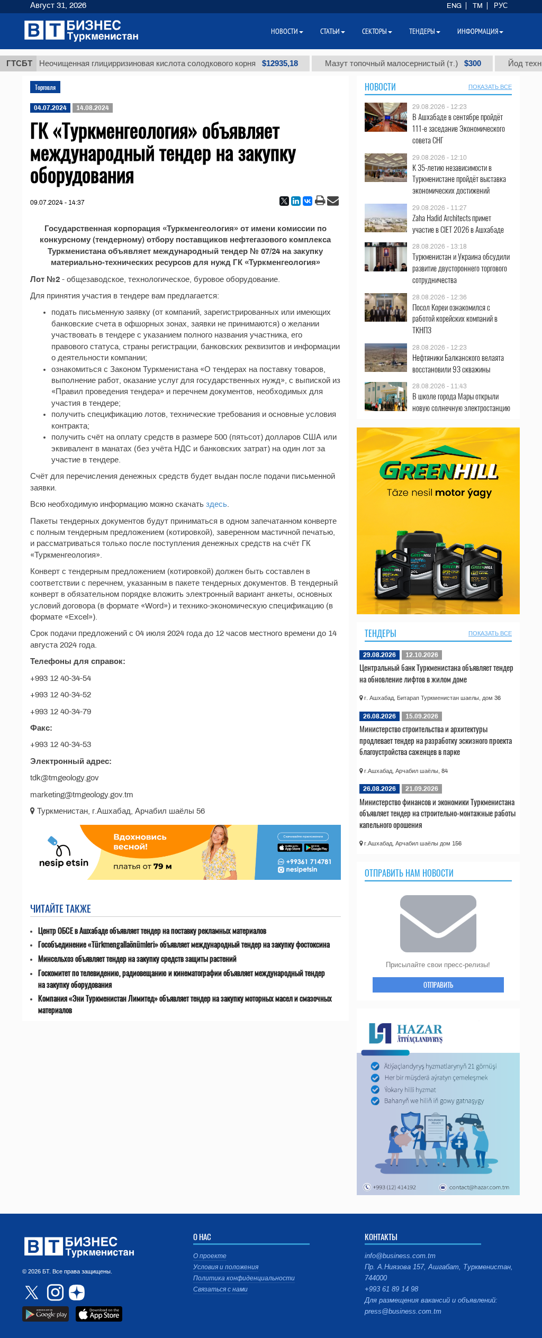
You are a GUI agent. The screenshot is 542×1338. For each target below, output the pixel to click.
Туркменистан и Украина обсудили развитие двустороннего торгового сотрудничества (461, 268)
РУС (501, 6)
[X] (284, 201)
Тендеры (380, 633)
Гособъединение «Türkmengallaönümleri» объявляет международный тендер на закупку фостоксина (184, 944)
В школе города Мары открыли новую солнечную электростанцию (461, 401)
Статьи (330, 31)
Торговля (45, 87)
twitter (32, 1292)
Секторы (374, 31)
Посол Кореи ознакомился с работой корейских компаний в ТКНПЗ (455, 319)
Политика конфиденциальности (244, 1278)
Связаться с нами (220, 1289)
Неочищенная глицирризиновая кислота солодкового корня (148, 63)
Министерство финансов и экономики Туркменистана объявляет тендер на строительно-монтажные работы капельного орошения (437, 813)
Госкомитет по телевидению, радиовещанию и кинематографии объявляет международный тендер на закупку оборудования (181, 978)
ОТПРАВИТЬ (438, 984)
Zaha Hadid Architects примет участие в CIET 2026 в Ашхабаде (458, 223)
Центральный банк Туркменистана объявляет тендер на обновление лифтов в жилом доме (436, 673)
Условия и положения (225, 1267)
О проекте (210, 1256)
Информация (477, 31)
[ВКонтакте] (307, 201)
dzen (75, 1292)
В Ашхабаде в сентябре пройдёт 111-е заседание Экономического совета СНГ (458, 128)
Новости (380, 86)
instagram (54, 1292)
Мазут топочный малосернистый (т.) (382, 63)
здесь (216, 504)
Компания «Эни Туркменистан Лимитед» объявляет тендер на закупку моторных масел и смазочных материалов (185, 1004)
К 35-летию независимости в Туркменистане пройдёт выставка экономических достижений (459, 179)
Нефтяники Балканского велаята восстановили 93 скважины (458, 363)
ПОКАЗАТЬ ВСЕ (490, 87)
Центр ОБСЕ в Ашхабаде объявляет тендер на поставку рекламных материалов (152, 930)
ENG (454, 6)
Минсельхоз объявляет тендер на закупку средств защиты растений (137, 958)
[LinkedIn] (296, 201)
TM (478, 6)
